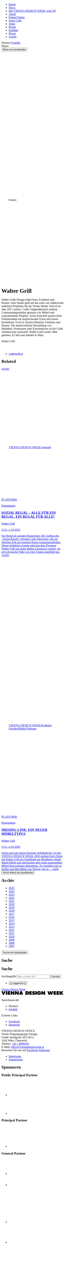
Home (12, 4)
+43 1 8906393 (20, 1043)
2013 (11, 926)
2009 (11, 939)
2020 (11, 904)
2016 (11, 917)
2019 (11, 907)
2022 (11, 897)
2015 (11, 920)
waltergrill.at (16, 353)
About (12, 14)
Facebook (32, 1050)
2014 (11, 923)
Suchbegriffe (8, 976)
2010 (11, 936)
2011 (11, 933)
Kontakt (13, 30)
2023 (11, 894)
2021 (11, 900)
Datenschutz (16, 1059)
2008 (11, 942)
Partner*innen (17, 17)
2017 (11, 913)
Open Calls (15, 20)
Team (12, 23)
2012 (11, 929)
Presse (12, 26)
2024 (11, 891)
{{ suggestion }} (18, 983)
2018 (11, 910)
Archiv (13, 36)
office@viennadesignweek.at (27, 1046)
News (12, 7)
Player (12, 33)
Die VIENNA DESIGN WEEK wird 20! (32, 10)
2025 (11, 888)
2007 (11, 946)
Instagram (44, 1050)
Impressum (15, 1056)
